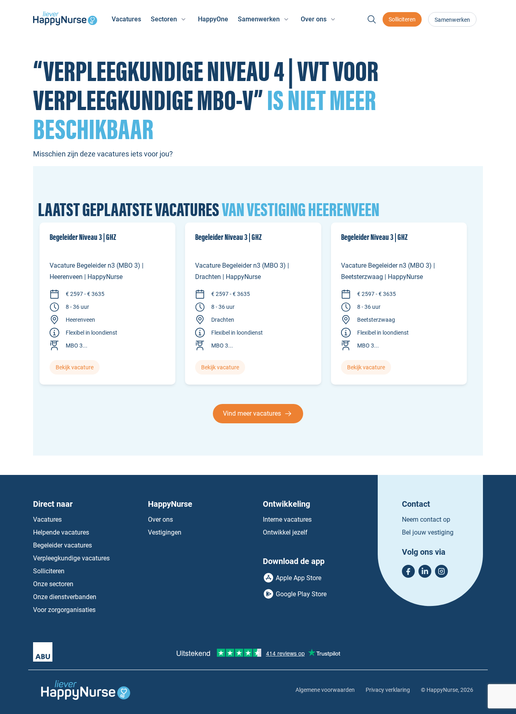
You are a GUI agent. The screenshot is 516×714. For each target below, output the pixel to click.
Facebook (408, 571)
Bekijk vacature (75, 367)
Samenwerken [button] (259, 19)
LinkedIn (424, 571)
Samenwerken (452, 20)
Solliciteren (402, 19)
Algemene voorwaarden (325, 690)
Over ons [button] (314, 19)
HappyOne (213, 19)
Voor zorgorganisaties (64, 610)
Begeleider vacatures (62, 545)
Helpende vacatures (61, 532)
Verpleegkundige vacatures (71, 558)
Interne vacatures (287, 519)
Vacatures (126, 19)
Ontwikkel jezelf (285, 532)
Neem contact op (426, 519)
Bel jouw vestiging (428, 532)
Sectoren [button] (164, 19)
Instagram (441, 571)
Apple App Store (298, 578)
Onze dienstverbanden (64, 597)
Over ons (160, 519)
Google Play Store (301, 594)
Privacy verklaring (388, 690)
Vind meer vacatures (252, 413)
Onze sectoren (53, 584)
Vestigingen (164, 532)
